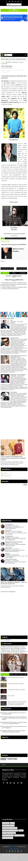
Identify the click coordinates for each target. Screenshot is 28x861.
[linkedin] (14, 782)
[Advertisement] (14, 36)
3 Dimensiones (9, 536)
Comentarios (5, 475)
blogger (5, 273)
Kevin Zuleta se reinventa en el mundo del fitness (18, 356)
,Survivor (8, 71)
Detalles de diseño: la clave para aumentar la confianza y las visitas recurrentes (13, 731)
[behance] (18, 1)
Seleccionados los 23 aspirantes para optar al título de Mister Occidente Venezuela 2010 (17, 703)
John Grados (13, 392)
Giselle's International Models (16, 689)
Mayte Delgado (7, 837)
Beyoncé (7, 553)
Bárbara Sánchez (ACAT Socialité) (13, 542)
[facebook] (6, 1)
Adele (21, 830)
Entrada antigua (22, 268)
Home (2, 62)
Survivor (21, 62)
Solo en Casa (8, 547)
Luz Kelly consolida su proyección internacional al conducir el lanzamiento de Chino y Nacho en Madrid (14, 718)
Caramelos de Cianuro (10, 830)
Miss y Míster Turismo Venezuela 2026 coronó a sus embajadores (14, 727)
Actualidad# (8, 238)
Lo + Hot (5, 674)
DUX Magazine (9, 524)
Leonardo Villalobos (10, 828)
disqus (14, 273)
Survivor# (23, 238)
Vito (11, 320)
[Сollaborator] (14, 17)
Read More (5, 780)
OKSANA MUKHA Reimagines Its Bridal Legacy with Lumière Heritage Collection (14, 723)
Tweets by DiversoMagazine (8, 591)
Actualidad (8, 62)
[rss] (15, 1)
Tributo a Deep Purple (11, 559)
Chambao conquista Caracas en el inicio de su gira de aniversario (14, 713)
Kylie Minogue (19, 835)
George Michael (14, 338)
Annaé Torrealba (8, 825)
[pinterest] (12, 1)
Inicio (3, 764)
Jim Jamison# (16, 238)
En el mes (14, 674)
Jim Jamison (15, 62)
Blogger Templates (14, 849)
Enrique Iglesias (8, 835)
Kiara (12, 823)
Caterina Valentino (9, 832)
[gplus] (10, 782)
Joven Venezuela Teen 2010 (16, 677)
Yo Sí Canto (11, 695)
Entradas (4, 473)
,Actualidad (18, 70)
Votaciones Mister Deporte (16, 683)
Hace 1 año (23, 674)
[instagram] (21, 1)
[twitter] (9, 1)
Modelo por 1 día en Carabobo (18, 374)
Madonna (6, 823)
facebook (22, 273)
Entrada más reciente (7, 268)
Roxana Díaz (8, 530)
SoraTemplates (13, 846)
